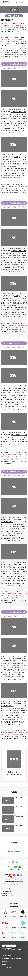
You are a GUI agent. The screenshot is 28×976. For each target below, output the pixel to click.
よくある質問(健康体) (6, 891)
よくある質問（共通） (7, 968)
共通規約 (4, 964)
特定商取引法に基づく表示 (7, 893)
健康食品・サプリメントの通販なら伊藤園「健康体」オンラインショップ (14, 884)
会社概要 (4, 961)
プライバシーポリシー (7, 955)
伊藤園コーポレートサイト (7, 895)
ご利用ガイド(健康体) (6, 889)
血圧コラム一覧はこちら (14, 851)
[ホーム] (1, 4)
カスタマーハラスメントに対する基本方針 (11, 958)
